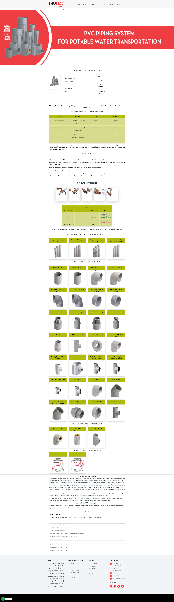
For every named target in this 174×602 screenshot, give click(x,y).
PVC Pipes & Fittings (75, 572)
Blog (92, 576)
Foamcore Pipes (74, 580)
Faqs (93, 573)
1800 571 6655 (115, 573)
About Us (85, 4)
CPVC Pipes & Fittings (75, 563)
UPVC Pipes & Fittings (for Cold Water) (76, 566)
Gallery (104, 4)
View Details (58, 255)
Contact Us (119, 4)
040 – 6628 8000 (116, 575)
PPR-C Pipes (73, 577)
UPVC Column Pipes (75, 575)
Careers (111, 4)
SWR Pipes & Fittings (75, 570)
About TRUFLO (94, 563)
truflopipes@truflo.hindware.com (119, 578)
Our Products (95, 4)
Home (78, 4)
